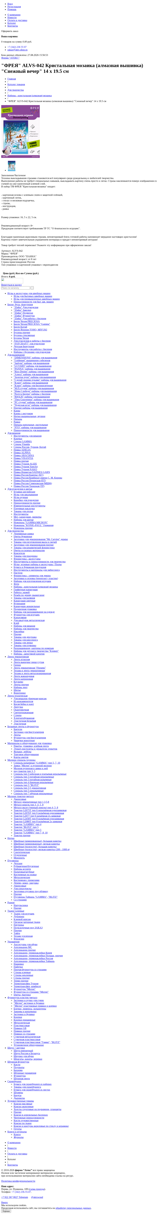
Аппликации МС (23, 947)
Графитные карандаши (26, 589)
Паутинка (19, 925)
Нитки (10, 838)
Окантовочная (21, 709)
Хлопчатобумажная (24, 718)
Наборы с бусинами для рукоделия (32, 352)
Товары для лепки (23, 642)
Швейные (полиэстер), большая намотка (35, 846)
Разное (11, 902)
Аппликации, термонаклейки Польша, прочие (38, 955)
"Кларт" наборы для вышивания (31, 382)
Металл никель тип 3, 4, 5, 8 (28, 804)
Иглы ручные (21, 497)
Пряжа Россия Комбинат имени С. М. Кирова (38, 477)
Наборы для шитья (23, 519)
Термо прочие (21, 980)
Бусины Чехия (21, 338)
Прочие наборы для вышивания (31, 408)
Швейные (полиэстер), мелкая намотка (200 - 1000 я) (42, 849)
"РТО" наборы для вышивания (30, 427)
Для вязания (13, 433)
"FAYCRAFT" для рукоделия (29, 343)
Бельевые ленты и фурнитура (23, 726)
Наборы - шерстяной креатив (29, 653)
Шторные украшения (25, 1073)
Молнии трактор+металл (20, 796)
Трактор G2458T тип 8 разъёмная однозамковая (39, 818)
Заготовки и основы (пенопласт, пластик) (36, 578)
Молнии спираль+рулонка (21, 760)
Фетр (16, 584)
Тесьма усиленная (23, 936)
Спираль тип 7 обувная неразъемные (33, 793)
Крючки (18, 438)
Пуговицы (13, 860)
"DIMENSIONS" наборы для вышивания (35, 357)
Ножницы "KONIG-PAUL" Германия (33, 525)
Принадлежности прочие (27, 503)
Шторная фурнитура (18, 1061)
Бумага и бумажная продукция (30, 567)
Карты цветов (21, 757)
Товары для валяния (24, 598)
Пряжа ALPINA (22, 452)
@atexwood (37, 1197)
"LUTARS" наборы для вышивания (32, 366)
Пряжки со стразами (24, 1034)
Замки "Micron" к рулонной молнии (33, 765)
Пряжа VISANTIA (23, 458)
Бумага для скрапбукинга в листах (32, 1089)
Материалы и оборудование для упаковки (29, 743)
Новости (12, 17)
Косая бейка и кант (24, 704)
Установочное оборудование (29, 1045)
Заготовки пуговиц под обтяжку (31, 891)
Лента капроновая (23, 679)
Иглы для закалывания (26, 494)
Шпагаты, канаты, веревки (28, 1059)
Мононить (19, 857)
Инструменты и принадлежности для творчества (40, 561)
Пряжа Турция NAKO (25, 469)
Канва (17, 410)
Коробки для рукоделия (26, 500)
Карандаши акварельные (27, 606)
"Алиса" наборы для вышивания (31, 374)
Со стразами (20, 899)
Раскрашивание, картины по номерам (34, 648)
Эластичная (20, 723)
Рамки (17, 422)
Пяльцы (18, 419)
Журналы (19, 1137)
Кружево (18, 681)
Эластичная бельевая (25, 721)
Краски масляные (23, 1103)
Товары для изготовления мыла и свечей (35, 542)
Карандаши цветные (24, 600)
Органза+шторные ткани (27, 922)
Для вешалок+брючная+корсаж (30, 698)
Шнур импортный (23, 1050)
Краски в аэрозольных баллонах (31, 1115)
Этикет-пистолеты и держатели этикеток (35, 748)
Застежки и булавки (24, 1014)
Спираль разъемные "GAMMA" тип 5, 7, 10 (37, 762)
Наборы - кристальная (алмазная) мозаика (29, 95)
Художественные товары (20, 1101)
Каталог (11, 23)
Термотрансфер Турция (26, 983)
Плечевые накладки (24, 508)
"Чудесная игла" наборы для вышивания (35, 405)
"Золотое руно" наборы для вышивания (35, 377)
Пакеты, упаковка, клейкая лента (31, 746)
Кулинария (19, 603)
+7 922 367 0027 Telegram (14, 1197)
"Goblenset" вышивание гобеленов (32, 360)
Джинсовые (20, 799)
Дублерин (19, 916)
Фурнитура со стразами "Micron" (31, 992)
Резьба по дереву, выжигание (29, 595)
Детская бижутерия (24, 346)
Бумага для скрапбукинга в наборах (33, 1084)
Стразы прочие (22, 978)
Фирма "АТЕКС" (10, 58)
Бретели (18, 729)
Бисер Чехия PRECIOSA (27, 321)
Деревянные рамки (24, 533)
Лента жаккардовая (24, 676)
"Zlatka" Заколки (22, 310)
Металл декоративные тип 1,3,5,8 (31, 802)
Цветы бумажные (23, 536)
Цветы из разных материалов (29, 550)
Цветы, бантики (22, 994)
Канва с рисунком (23, 413)
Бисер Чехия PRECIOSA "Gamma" (32, 324)
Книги (17, 1134)
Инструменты (21, 514)
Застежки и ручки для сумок (29, 1000)
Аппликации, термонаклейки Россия (33, 958)
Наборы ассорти (22, 869)
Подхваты (19, 1067)
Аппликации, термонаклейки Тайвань (34, 961)
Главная (11, 78)
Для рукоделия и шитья (19, 489)
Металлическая (22, 1022)
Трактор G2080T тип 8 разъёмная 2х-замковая (38, 821)
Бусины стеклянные (24, 335)
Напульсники (21, 905)
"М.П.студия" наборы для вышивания (34, 388)
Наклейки (19, 631)
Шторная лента (22, 1078)
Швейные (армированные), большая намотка (37, 841)
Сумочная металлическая (27, 1036)
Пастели (18, 572)
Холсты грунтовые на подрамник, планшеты (37, 1109)
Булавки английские (24, 491)
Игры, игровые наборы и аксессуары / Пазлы (38, 564)
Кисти (17, 1064)
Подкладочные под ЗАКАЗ (28, 927)
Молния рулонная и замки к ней (31, 768)
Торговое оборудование (26, 754)
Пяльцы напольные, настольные (31, 424)
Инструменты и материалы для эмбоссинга (37, 570)
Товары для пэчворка (25, 645)
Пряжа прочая (21, 461)
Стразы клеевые (22, 972)
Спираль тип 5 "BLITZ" (26, 785)
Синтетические (22, 852)
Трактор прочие (22, 835)
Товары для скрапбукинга (27, 1087)
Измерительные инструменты (29, 505)
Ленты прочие (21, 684)
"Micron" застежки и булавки (29, 1003)
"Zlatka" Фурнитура (24, 315)
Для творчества (15, 90)
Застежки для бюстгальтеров (29, 732)
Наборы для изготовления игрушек (32, 581)
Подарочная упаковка (25, 609)
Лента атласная (22, 659)
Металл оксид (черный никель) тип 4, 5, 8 (36, 807)
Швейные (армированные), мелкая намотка (37, 844)
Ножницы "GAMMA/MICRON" (31, 522)
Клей (16, 623)
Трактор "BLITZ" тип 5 (26, 827)
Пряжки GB (20, 1028)
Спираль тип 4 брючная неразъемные (33, 782)
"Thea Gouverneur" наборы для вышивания (36, 399)
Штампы (18, 1092)
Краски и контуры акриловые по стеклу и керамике (41, 1126)
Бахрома (18, 1070)
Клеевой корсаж (22, 919)
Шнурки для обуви (24, 1056)
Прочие (18, 894)
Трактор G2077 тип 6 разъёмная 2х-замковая (37, 816)
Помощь (11, 9)
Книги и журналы (17, 1131)
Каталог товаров (16, 84)
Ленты (17, 735)
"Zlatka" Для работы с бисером (30, 318)
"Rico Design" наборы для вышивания (34, 371)
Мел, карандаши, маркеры (27, 517)
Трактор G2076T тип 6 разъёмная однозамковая (39, 813)
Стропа (17, 715)
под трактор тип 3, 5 (24, 771)
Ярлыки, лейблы (22, 751)
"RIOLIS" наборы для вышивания (32, 396)
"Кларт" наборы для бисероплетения (33, 385)
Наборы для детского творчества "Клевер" (36, 651)
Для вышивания (16, 354)
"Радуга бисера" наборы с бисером (32, 394)
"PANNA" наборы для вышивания (32, 368)
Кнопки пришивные (24, 1020)
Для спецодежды (23, 888)
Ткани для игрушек (24, 913)
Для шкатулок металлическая (29, 620)
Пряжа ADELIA (22, 449)
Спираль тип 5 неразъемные (29, 790)
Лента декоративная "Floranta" (30, 667)
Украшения (13, 941)
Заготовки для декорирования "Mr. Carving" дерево (41, 539)
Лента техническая (17, 695)
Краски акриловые (24, 1106)
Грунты (18, 1129)
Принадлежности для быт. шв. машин (34, 301)
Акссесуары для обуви (25, 944)
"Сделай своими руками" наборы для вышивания (40, 380)
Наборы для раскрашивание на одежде (34, 612)
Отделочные (20, 855)
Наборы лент (20, 687)
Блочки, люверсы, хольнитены (30, 1008)
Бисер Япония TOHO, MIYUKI (30, 329)
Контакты (12, 26)
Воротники (20, 693)
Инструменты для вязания (27, 436)
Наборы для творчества (26, 628)
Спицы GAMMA (23, 441)
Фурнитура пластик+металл (22, 997)
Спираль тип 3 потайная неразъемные (34, 776)
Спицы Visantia (22, 444)
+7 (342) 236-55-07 (21, 1192)
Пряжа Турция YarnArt (26, 466)
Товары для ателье (23, 511)
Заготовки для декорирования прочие (34, 545)
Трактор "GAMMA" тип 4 (27, 824)
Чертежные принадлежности (29, 1117)
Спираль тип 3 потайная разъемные (33, 779)
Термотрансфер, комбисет (27, 986)
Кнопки (18, 1017)
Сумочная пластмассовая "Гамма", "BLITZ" (37, 1042)
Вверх (4, 1202)
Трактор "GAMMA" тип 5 (27, 830)
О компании (13, 14)
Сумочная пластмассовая (27, 1039)
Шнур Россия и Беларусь (27, 1053)
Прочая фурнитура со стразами (30, 969)
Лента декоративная (18, 656)
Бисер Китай (20, 327)
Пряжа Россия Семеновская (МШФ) (33, 483)
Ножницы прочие (23, 528)
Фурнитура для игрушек (27, 614)
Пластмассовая (22, 1025)
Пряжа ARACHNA (24, 455)
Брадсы (17, 1095)
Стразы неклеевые (23, 975)
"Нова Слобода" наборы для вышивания (35, 391)
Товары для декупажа (25, 637)
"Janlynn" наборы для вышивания (31, 363)
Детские (18, 863)
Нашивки (19, 964)
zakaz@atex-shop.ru (17, 49)
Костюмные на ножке (25, 874)
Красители (19, 553)
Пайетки (18, 966)
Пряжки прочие (22, 1031)
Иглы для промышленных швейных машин (37, 299)
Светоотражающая (23, 712)
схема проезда (36, 1189)
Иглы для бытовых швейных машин (33, 296)
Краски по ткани (23, 1123)
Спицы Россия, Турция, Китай (30, 447)
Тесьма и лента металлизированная (32, 673)
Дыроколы (19, 1098)
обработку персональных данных (73, 1208)
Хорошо (6, 1211)
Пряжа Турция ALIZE (25, 463)
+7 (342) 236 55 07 (17, 47)
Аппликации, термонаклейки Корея (33, 952)
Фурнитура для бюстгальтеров (30, 737)
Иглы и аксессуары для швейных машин (28, 293)
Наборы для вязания (24, 626)
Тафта (17, 933)
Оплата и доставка (17, 20)
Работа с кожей (22, 592)
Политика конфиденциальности (18, 1181)
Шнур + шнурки (16, 1047)
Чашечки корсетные (24, 740)
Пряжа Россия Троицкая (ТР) (29, 486)
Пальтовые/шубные (24, 871)
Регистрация (14, 6)
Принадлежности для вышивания (31, 430)
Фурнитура (20, 1075)
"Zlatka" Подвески (23, 313)
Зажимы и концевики (25, 1011)
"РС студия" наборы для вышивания (33, 402)
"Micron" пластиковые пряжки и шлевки (35, 1006)
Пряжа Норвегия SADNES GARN (32, 472)
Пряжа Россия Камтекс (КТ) (28, 475)
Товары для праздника (25, 556)
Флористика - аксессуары (27, 558)
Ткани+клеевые (15, 911)
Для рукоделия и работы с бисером (32, 341)
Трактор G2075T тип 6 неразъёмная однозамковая (40, 810)
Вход (10, 3)
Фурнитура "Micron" (25, 989)
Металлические (22, 877)
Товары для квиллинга (26, 640)
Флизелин (19, 939)
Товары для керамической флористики (34, 547)
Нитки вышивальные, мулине (29, 416)
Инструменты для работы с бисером (33, 349)
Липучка (18, 707)
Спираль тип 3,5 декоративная (30, 788)
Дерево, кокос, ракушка (26, 883)
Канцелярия (20, 617)
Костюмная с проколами (26, 880)
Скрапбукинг (14, 1081)
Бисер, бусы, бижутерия (20, 304)
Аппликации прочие (25, 950)
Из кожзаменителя (23, 701)
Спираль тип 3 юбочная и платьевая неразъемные (40, 774)
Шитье (17, 690)
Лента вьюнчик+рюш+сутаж (29, 662)
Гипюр (17, 665)
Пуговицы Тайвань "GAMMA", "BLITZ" (36, 897)
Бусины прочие (22, 332)
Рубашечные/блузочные (26, 866)
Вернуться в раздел (11, 284)
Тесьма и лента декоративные (29, 670)
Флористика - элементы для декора (32, 575)
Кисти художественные (26, 1120)
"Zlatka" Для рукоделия (26, 307)
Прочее (17, 634)
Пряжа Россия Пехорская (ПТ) (30, 480)
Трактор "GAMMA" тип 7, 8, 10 (31, 832)
